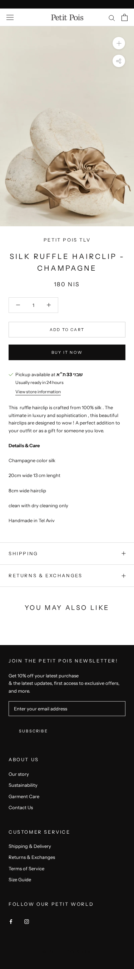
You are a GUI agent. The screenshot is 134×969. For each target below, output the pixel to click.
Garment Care (24, 796)
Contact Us (21, 807)
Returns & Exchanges (45, 575)
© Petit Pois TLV (66, 951)
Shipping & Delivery (30, 846)
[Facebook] (11, 921)
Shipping (23, 553)
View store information (38, 391)
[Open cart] (124, 17)
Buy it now (67, 352)
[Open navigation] (10, 17)
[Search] (112, 18)
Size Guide (20, 879)
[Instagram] (26, 921)
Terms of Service (26, 868)
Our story (19, 774)
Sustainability (23, 785)
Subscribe (33, 731)
